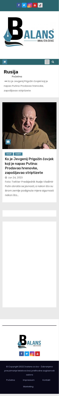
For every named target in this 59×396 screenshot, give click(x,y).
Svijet (8, 154)
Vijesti (18, 154)
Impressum (29, 380)
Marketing (28, 386)
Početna (17, 76)
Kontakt (46, 380)
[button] (52, 62)
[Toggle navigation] (47, 62)
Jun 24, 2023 (15, 177)
